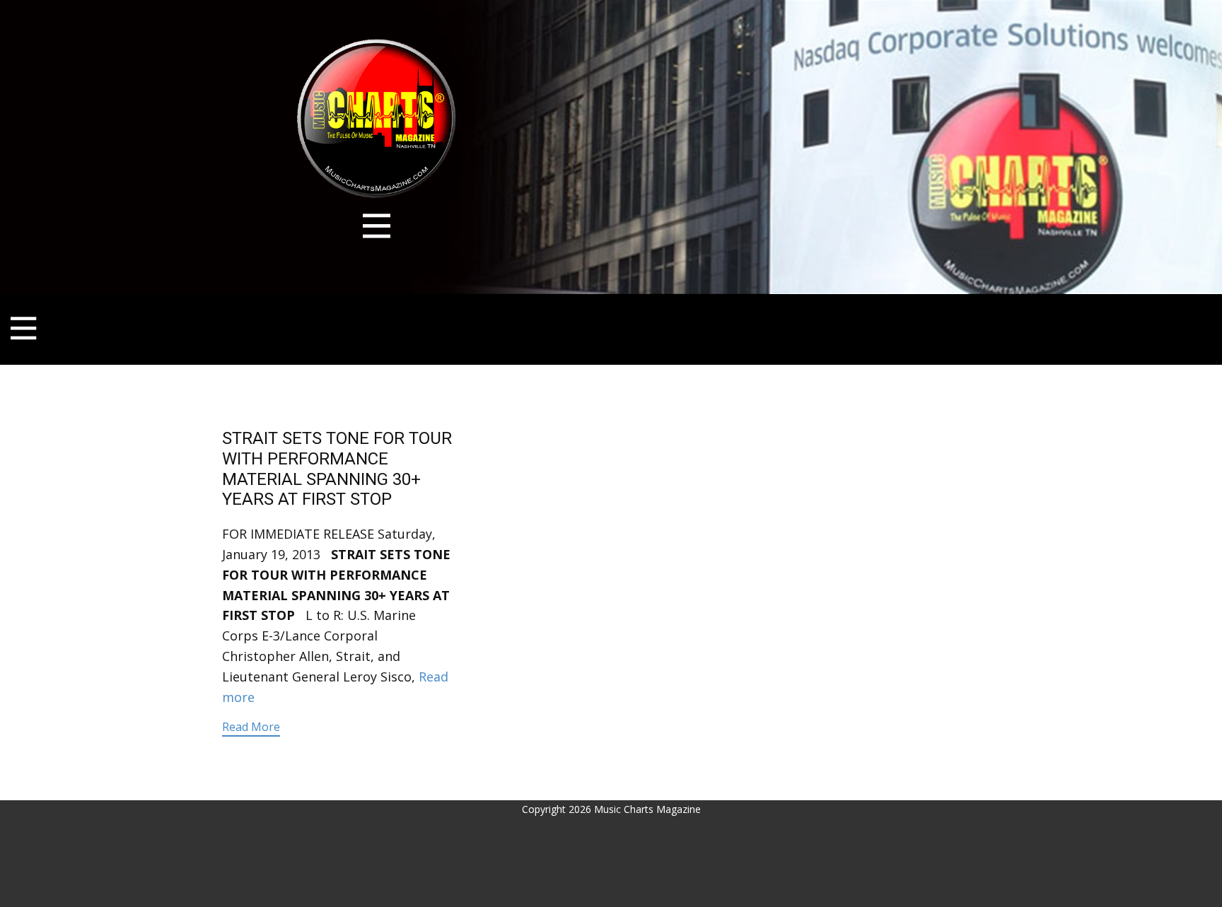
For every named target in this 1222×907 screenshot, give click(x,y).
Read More (251, 727)
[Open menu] (376, 226)
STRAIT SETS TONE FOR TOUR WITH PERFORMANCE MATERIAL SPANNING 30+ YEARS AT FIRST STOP (337, 468)
